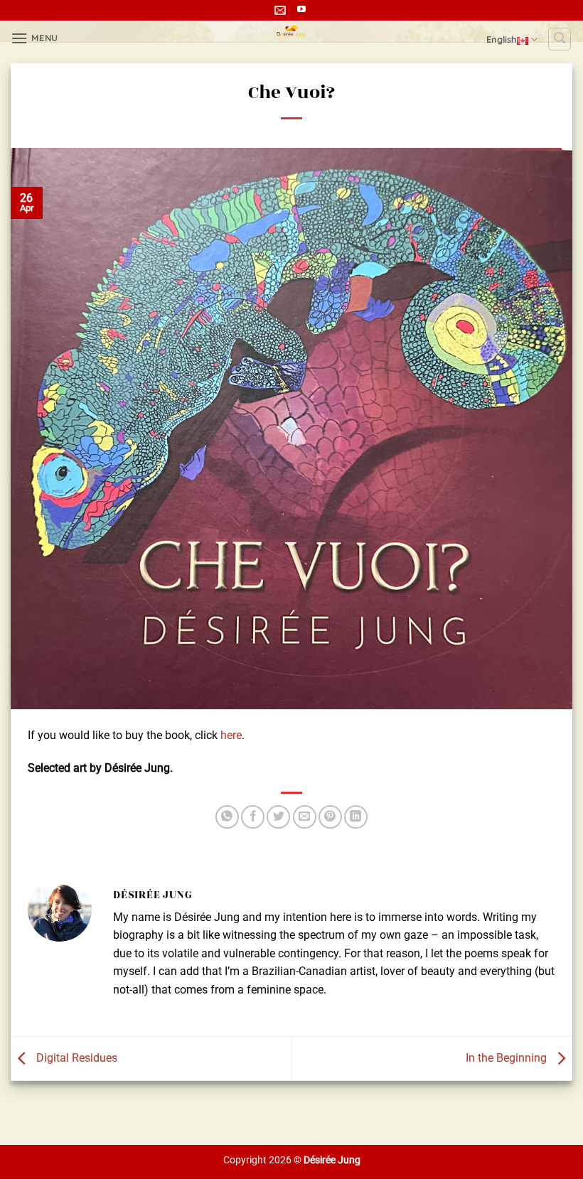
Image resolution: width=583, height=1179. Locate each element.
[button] (34, 38)
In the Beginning (508, 1058)
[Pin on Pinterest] (330, 817)
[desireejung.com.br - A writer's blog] (291, 31)
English (501, 39)
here (231, 735)
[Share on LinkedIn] (356, 817)
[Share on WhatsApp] (227, 817)
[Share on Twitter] (278, 817)
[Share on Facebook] (252, 817)
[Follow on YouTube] (301, 10)
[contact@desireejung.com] (281, 10)
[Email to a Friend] (304, 817)
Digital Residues (75, 1058)
